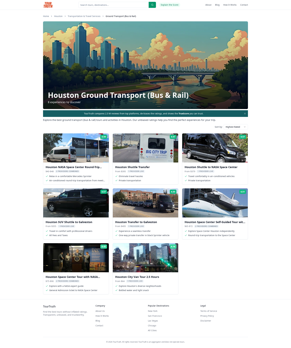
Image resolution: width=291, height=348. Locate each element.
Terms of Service (208, 311)
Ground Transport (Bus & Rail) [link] (121, 16)
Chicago (152, 325)
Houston (58, 16)
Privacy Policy (207, 315)
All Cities (152, 330)
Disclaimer (205, 320)
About (208, 4)
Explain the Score (169, 4)
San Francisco (155, 315)
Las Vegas (153, 320)
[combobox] (236, 127)
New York (152, 311)
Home (46, 16)
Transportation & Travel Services (84, 16)
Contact (244, 4)
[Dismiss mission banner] (245, 113)
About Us (100, 311)
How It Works (230, 4)
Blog (217, 4)
